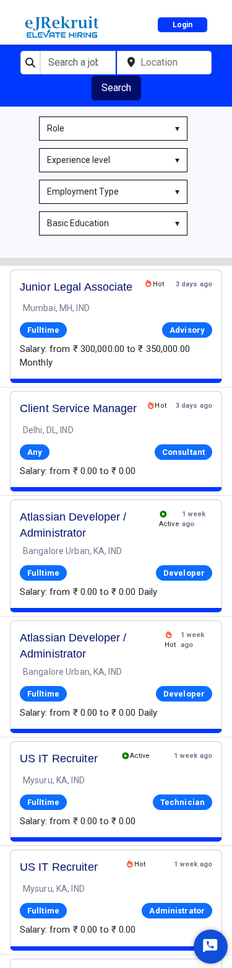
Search (116, 88)
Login (182, 24)
